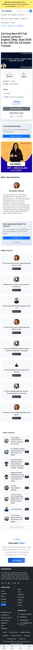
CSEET (13, 22)
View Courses (16, 268)
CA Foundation (12, 15)
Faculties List (5, 615)
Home (3, 591)
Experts (19, 605)
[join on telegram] (18, 583)
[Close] (31, 2)
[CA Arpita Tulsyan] (16, 185)
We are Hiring (14, 632)
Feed (2, 625)
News (19, 589)
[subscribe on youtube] (15, 583)
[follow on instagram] (12, 583)
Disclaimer (27, 635)
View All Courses (17, 527)
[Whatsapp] (18, 116)
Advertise (5, 635)
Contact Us (22, 639)
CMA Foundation (14, 18)
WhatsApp (23, 617)
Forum (19, 592)
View (27, 440)
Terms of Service (16, 635)
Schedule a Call (17, 238)
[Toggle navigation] (18, 11)
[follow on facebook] (2, 583)
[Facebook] (11, 116)
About (4, 632)
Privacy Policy (12, 639)
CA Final (3, 15)
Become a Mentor (6, 617)
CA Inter (20, 15)
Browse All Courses (16, 136)
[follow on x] (5, 583)
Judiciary (20, 600)
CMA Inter (24, 18)
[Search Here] (24, 10)
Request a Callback (26, 614)
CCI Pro (3, 604)
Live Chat (17, 242)
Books (3, 596)
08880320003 (24, 620)
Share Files (20, 597)
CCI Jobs (4, 602)
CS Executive (5, 22)
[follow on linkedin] (8, 583)
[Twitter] (15, 116)
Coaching (7, 11)
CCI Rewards (5, 620)
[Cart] (27, 10)
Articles (19, 602)
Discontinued (17, 109)
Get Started (16, 560)
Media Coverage (25, 632)
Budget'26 (4, 623)
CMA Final (4, 18)
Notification (20, 594)
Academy (4, 599)
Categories (4, 628)
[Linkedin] (21, 116)
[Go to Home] (21, 10)
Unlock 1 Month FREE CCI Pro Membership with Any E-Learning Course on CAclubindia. (15, 4)
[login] (30, 11)
